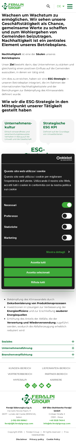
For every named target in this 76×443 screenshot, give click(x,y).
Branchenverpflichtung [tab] (17, 354)
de (59, 6)
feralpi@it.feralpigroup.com (19, 423)
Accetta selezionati (38, 272)
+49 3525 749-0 (57, 420)
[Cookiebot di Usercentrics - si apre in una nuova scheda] (56, 158)
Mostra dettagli (55, 251)
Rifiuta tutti (38, 282)
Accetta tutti (38, 262)
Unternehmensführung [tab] (17, 348)
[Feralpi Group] (13, 6)
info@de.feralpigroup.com (57, 423)
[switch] (67, 216)
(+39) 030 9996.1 (19, 420)
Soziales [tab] (7, 341)
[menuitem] (59, 6)
